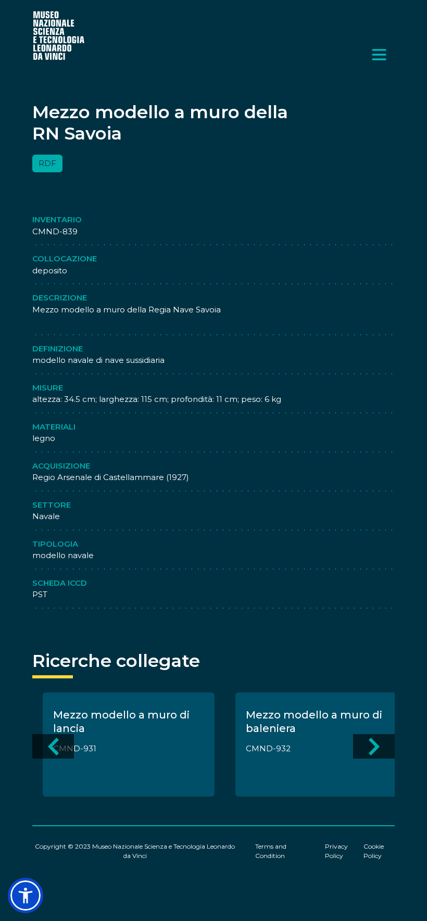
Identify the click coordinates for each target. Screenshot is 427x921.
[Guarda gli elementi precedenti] (53, 746)
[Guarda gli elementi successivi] (374, 746)
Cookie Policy (373, 851)
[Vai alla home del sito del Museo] (59, 35)
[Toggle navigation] (379, 54)
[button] (25, 895)
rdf (47, 163)
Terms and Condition (270, 851)
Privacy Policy (336, 851)
